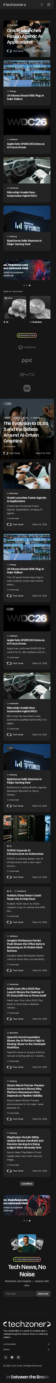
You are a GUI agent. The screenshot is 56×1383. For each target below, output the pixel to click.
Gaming (13, 236)
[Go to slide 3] (29, 285)
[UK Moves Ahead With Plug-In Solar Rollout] (26, 73)
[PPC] (27, 360)
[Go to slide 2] (27, 285)
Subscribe (43, 1293)
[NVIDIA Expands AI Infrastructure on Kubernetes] (26, 827)
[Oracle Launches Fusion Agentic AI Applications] (26, 475)
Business (14, 25)
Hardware (14, 188)
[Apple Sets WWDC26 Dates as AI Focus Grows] (26, 122)
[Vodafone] (27, 346)
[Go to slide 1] (24, 285)
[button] (41, 4)
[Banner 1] (26, 270)
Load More (27, 1182)
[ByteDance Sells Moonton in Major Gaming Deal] (26, 219)
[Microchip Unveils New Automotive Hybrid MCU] (26, 170)
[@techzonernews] (5, 1357)
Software (14, 139)
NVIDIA (17, 416)
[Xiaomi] (27, 387)
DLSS (7, 416)
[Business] (40, 309)
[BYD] (27, 373)
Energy (13, 91)
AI (7, 321)
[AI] (14, 309)
